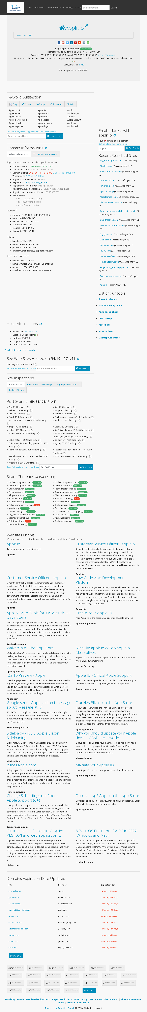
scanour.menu (14, 903)
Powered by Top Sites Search (60, 1008)
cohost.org (13, 916)
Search (114, 7)
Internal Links (15, 384)
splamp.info (13, 897)
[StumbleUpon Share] (80, 42)
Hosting (69, 7)
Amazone (57, 104)
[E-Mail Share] (88, 42)
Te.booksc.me (107, 245)
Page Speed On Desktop (39, 384)
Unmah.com (105, 239)
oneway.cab (13, 935)
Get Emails (133, 148)
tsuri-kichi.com (14, 891)
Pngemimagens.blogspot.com (114, 267)
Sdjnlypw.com (106, 234)
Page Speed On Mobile (68, 384)
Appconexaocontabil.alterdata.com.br (118, 211)
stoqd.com (13, 941)
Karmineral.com (107, 180)
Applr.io (28, 35)
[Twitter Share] (67, 42)
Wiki (72, 104)
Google (42, 104)
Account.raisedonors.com (112, 225)
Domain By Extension (55, 7)
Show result (55, 136)
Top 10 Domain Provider (45, 154)
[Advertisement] (50, 294)
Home (18, 35)
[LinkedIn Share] (71, 42)
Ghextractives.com (109, 219)
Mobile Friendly (16, 390)
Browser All (15, 955)
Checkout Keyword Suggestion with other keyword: (32, 131)
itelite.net (12, 947)
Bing (14, 104)
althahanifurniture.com (18, 928)
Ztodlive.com (106, 166)
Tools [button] (77, 7)
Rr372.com (105, 250)
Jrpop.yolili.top (107, 191)
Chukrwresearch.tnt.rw (111, 202)
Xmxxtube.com (107, 185)
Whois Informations (18, 154)
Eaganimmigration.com (111, 160)
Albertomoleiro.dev (109, 196)
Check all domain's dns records (20, 350)
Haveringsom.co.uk (109, 261)
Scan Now (83, 368)
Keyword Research (35, 7)
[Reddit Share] (84, 42)
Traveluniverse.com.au (111, 276)
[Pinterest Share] (75, 42)
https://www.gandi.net (37, 182)
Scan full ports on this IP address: (23, 467)
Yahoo (27, 104)
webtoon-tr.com (15, 922)
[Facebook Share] (59, 42)
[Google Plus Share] (63, 42)
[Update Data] (45, 147)
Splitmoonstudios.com (111, 171)
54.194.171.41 (31, 331)
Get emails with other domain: (113, 144)
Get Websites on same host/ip (21, 368)
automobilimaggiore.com (19, 910)
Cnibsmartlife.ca (107, 256)
